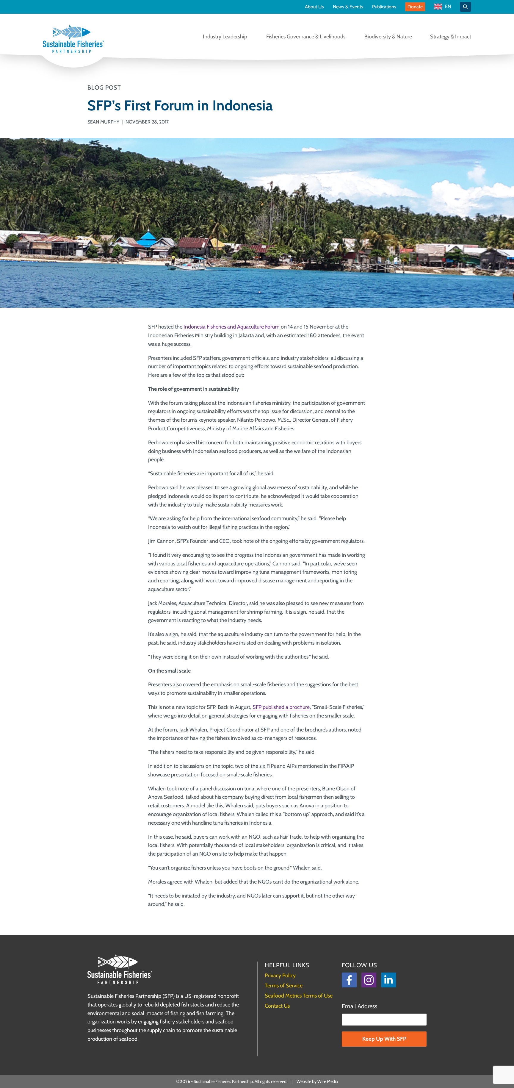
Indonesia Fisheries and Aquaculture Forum (232, 326)
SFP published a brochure (281, 707)
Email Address (359, 1006)
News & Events (348, 6)
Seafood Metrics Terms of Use (299, 995)
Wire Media (327, 1081)
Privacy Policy (280, 975)
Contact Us (277, 1006)
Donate (415, 7)
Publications (384, 6)
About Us (314, 6)
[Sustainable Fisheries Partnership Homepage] (73, 39)
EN (448, 6)
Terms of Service (284, 985)
